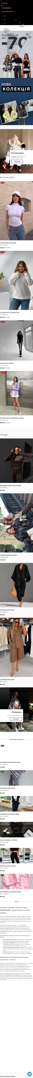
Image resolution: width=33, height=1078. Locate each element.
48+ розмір (10, 49)
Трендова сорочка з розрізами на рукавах (12, 418)
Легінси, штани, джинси (13, 44)
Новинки (6, 29)
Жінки (5, 32)
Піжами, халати (11, 55)
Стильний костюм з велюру (7, 788)
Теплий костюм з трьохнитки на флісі (10, 892)
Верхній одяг (10, 33)
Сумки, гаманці (11, 56)
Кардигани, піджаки (12, 41)
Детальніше (17, 161)
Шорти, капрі (10, 47)
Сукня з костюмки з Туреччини (8, 840)
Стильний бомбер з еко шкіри (8, 555)
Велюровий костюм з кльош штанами (10, 485)
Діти (5, 61)
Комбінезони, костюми (12, 39)
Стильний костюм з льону (7, 610)
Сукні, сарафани (11, 36)
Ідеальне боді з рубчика (6, 363)
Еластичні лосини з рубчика (8, 866)
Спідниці (9, 46)
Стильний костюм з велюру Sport (9, 814)
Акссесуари (7, 64)
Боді (8, 50)
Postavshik (4, 1)
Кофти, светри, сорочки (13, 43)
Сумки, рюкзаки (11, 66)
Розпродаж (8, 8)
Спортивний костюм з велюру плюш (10, 762)
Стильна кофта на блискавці (8, 243)
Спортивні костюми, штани (14, 38)
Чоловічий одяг (11, 59)
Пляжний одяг (10, 53)
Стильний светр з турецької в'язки (9, 312)
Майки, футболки (11, 52)
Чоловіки (6, 58)
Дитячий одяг (10, 63)
